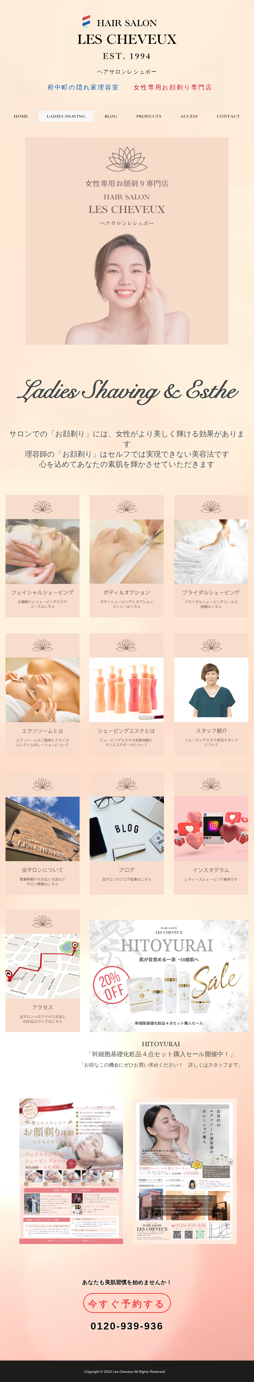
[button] (126, 241)
